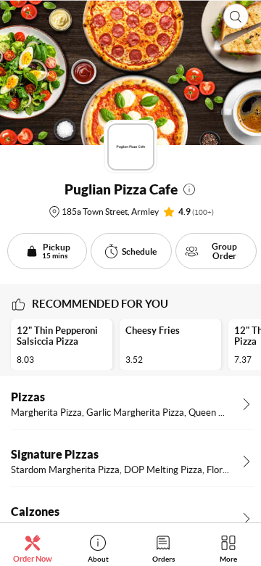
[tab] (32, 548)
